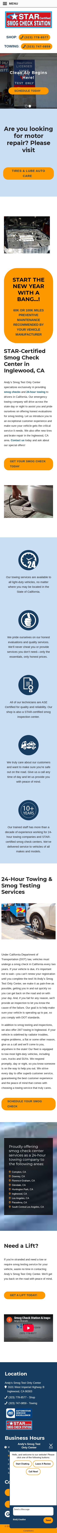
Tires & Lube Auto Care (28, 173)
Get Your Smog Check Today (28, 464)
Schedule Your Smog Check (24, 1104)
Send (48, 1520)
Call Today (28, 95)
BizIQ (15, 1519)
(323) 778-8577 (35, 37)
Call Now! (33, 1471)
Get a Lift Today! (23, 1295)
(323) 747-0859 (38, 46)
